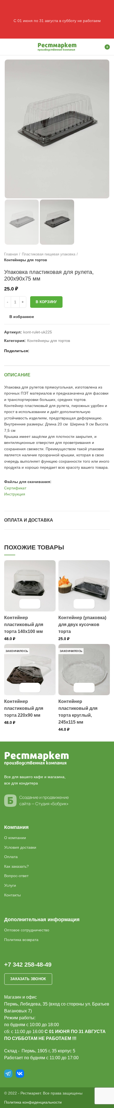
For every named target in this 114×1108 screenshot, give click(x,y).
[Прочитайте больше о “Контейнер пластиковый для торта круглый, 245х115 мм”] (79, 687)
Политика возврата (21, 939)
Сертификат (15, 488)
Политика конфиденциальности (33, 1102)
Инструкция (14, 494)
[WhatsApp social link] (41, 350)
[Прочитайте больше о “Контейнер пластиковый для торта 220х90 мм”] (25, 687)
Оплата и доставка (28, 520)
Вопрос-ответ (16, 876)
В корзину (46, 302)
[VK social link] (48, 350)
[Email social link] (35, 350)
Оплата (11, 856)
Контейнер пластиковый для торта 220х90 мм (23, 708)
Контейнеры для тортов (25, 260)
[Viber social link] (60, 350)
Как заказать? (16, 866)
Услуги (10, 885)
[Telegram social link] (54, 350)
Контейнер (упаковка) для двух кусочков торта (82, 624)
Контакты (12, 895)
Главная (11, 254)
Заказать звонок (28, 979)
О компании (15, 837)
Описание (17, 375)
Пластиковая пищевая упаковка (48, 254)
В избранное (21, 317)
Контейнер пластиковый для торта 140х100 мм (23, 624)
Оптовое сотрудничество (26, 930)
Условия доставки (20, 847)
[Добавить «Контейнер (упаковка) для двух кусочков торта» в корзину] (79, 604)
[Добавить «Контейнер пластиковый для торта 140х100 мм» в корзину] (25, 604)
